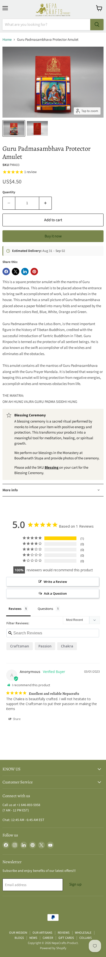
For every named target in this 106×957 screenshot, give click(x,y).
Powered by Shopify (53, 948)
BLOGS (19, 938)
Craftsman (19, 646)
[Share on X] (15, 271)
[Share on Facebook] (6, 271)
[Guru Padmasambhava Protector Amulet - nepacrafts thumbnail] (14, 128)
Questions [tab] (45, 608)
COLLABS (85, 938)
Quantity (8, 192)
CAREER (48, 938)
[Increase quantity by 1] (45, 203)
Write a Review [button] (55, 581)
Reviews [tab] (15, 608)
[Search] (97, 24)
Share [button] (16, 719)
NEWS (33, 938)
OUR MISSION (18, 932)
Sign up (75, 884)
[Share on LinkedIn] (25, 271)
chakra (67, 646)
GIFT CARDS (66, 938)
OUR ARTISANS (42, 932)
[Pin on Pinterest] (34, 271)
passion (45, 646)
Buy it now (53, 236)
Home (7, 40)
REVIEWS (64, 932)
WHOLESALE (83, 932)
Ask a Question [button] (55, 593)
